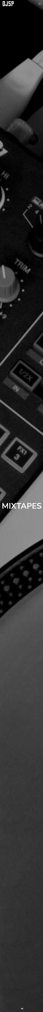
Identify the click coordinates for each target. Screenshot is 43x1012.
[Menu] (39, 4)
